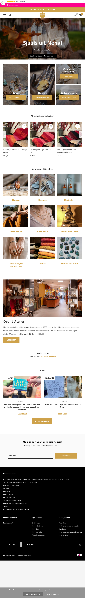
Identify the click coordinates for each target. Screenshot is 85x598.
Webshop (62, 523)
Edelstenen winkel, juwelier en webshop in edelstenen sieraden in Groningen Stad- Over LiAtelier (36, 479)
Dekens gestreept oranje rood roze (41, 151)
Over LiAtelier (64, 535)
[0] (80, 15)
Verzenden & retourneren (12, 500)
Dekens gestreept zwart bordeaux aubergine (66, 151)
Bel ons (12, 545)
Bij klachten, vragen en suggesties (15, 503)
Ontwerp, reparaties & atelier (69, 526)
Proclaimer (7, 491)
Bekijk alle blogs (42, 421)
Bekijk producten (15, 97)
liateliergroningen (48, 356)
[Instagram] (80, 545)
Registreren (36, 523)
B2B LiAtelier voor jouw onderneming (16, 509)
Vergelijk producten (38, 535)
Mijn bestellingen (37, 526)
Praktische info (8, 523)
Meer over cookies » (53, 594)
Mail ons (30, 545)
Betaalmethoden (9, 497)
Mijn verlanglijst (37, 532)
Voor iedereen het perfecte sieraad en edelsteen (20, 482)
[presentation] (4, 134)
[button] (5, 15)
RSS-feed (27, 555)
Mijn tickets (35, 529)
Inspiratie (62, 529)
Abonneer (66, 456)
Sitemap (6, 506)
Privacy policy (8, 494)
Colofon (6, 488)
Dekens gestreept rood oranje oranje (15, 151)
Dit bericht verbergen (33, 594)
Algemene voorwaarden (11, 485)
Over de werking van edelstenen (70, 532)
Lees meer (68, 76)
